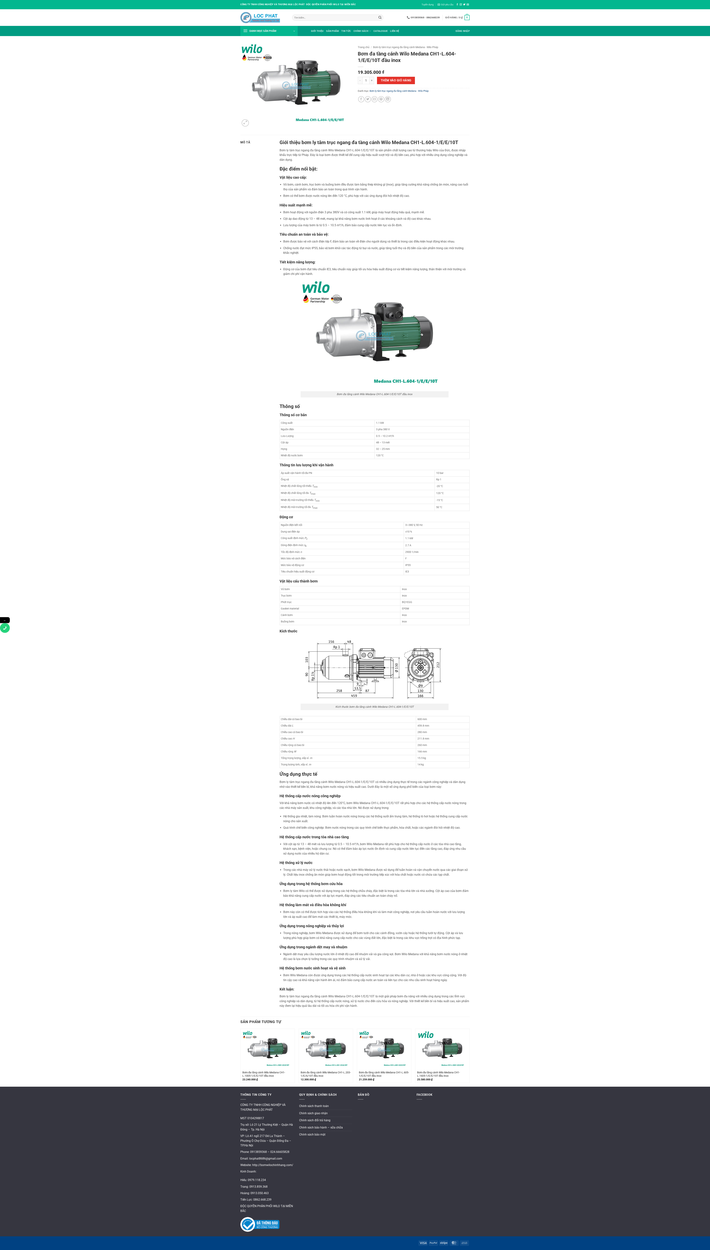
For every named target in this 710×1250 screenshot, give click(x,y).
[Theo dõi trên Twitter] (464, 4)
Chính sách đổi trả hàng (314, 1120)
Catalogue (380, 31)
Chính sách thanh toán (314, 1106)
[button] (445, 4)
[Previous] (240, 1057)
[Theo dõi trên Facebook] (457, 4)
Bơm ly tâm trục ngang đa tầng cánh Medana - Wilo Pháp (405, 47)
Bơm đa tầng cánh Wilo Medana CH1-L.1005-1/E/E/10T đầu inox (263, 1074)
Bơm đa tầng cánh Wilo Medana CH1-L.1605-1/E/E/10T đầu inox (438, 1074)
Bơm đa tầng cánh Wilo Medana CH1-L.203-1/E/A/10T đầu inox (326, 1074)
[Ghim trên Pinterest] (381, 99)
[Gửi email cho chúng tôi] (468, 4)
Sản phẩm (332, 31)
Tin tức (346, 31)
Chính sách (361, 31)
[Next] (469, 1057)
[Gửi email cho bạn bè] (374, 99)
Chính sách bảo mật (312, 1134)
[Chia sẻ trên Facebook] (361, 99)
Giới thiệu (317, 31)
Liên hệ (394, 31)
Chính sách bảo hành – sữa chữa (321, 1127)
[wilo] (263, 17)
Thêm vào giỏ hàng (396, 80)
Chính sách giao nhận (313, 1113)
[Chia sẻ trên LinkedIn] (388, 99)
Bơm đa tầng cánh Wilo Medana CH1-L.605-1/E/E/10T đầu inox (384, 1074)
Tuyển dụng (428, 4)
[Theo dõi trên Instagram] (461, 4)
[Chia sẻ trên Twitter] (368, 99)
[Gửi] (380, 17)
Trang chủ (363, 47)
